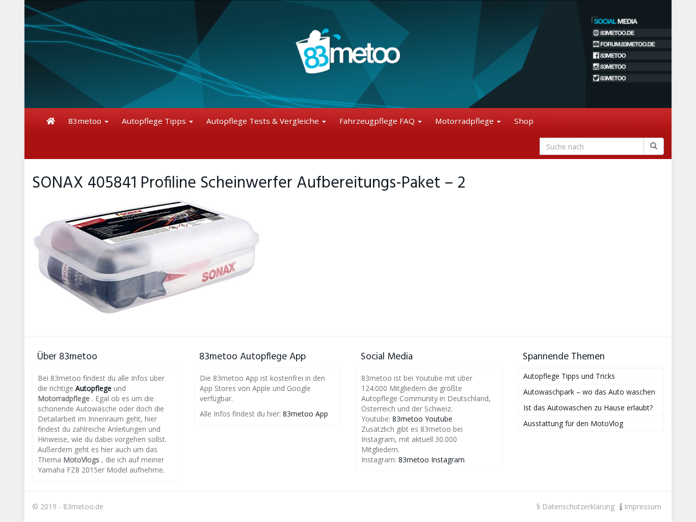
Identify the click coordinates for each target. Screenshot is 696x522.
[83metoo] (348, 54)
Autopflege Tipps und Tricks (569, 376)
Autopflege (93, 388)
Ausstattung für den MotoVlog (573, 423)
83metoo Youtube (422, 419)
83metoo (85, 121)
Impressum (641, 506)
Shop (523, 121)
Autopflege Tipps (155, 121)
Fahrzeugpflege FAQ (378, 121)
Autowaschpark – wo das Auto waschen (589, 392)
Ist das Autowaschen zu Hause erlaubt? (588, 407)
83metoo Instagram (431, 459)
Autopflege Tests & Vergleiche (263, 121)
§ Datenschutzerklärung (575, 506)
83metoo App (305, 414)
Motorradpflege (465, 121)
